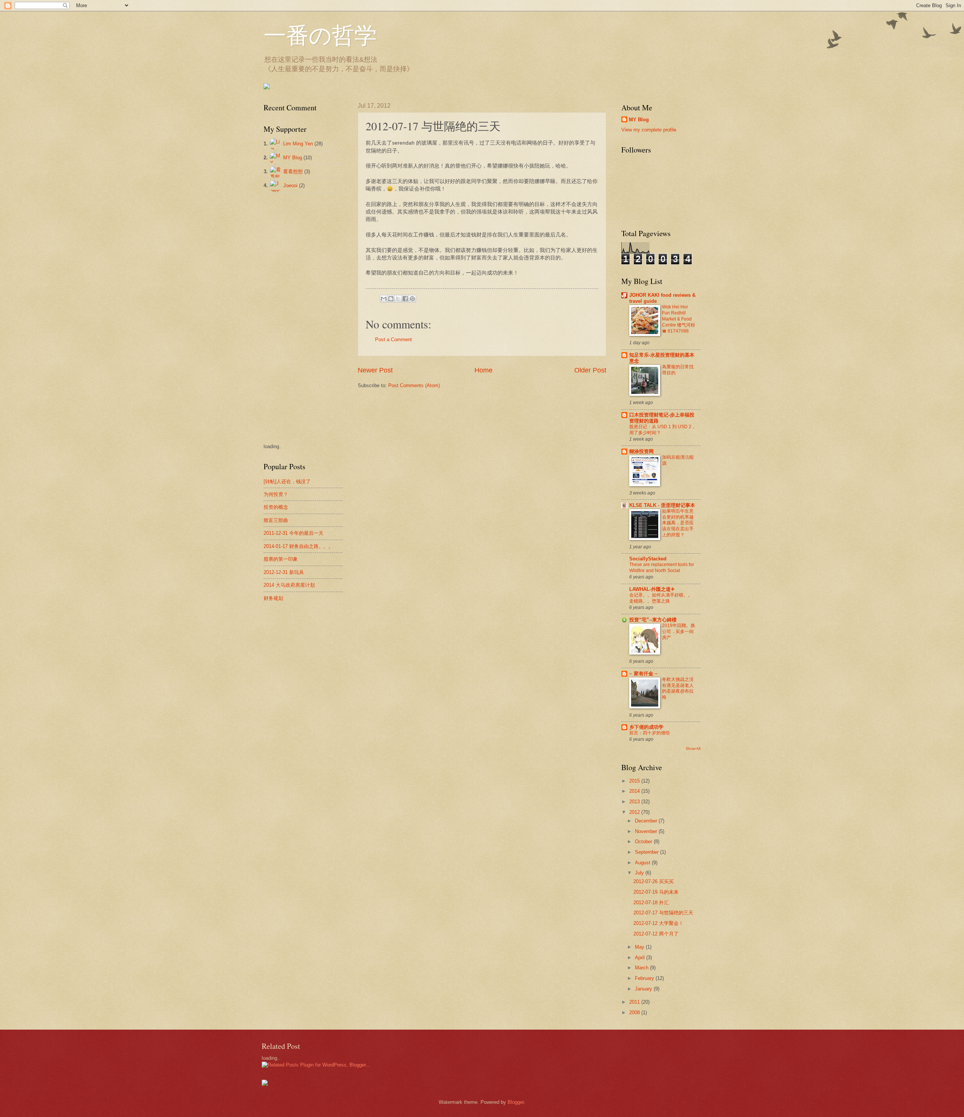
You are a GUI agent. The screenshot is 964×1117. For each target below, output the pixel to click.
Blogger (516, 1102)
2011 (635, 1002)
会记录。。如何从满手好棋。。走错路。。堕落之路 (660, 598)
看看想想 (293, 171)
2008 (635, 1012)
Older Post (590, 370)
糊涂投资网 (641, 451)
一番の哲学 (320, 35)
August (643, 862)
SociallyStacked (648, 559)
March (642, 968)
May (640, 947)
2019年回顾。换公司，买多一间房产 (678, 631)
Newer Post (375, 370)
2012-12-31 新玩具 (284, 572)
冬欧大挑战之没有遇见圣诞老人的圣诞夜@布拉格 (678, 688)
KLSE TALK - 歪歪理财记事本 (662, 505)
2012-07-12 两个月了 (656, 934)
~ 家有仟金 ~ (643, 673)
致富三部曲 (276, 520)
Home (483, 370)
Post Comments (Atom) (414, 385)
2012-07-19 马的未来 (656, 892)
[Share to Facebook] (405, 298)
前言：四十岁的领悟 (649, 733)
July (640, 873)
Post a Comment (393, 339)
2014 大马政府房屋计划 (289, 585)
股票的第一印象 (281, 559)
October (644, 841)
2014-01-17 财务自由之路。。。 (298, 546)
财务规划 (273, 598)
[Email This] (383, 298)
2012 (635, 812)
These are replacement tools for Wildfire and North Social (661, 567)
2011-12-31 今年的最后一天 (293, 533)
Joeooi (290, 185)
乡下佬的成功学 (646, 727)
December (647, 821)
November (647, 831)
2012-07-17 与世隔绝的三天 (663, 913)
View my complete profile (648, 130)
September (647, 852)
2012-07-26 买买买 (653, 881)
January (644, 989)
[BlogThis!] (391, 298)
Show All (693, 748)
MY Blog (292, 157)
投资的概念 (276, 507)
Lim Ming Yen (298, 143)
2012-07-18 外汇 (651, 902)
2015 (635, 781)
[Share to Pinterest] (412, 298)
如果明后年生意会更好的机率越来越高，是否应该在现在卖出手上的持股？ (678, 523)
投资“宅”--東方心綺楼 (653, 620)
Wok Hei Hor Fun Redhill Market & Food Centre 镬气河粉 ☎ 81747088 (678, 319)
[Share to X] (398, 298)
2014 (635, 791)
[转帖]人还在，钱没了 (287, 481)
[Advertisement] (294, 317)
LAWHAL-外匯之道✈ (652, 589)
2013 (635, 801)
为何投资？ (276, 494)
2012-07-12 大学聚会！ (658, 923)
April (640, 957)
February (645, 978)
